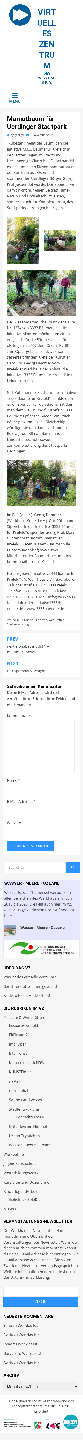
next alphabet (21, 1090)
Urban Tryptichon (24, 1135)
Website (14, 822)
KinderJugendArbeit (20, 1191)
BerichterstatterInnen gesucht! (30, 986)
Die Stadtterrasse (30, 1117)
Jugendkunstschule (19, 1163)
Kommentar (19, 715)
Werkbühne (13, 1154)
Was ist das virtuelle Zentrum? (29, 977)
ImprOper (17, 1044)
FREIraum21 (19, 1034)
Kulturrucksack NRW (26, 1062)
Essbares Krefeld (23, 1025)
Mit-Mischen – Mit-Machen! (26, 995)
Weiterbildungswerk (20, 1172)
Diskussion (26, 620)
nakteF (15, 1081)
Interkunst (18, 1053)
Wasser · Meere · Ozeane (30, 1144)
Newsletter (49, 1242)
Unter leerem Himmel (28, 1126)
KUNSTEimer (20, 1071)
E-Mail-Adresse (21, 801)
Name (13, 780)
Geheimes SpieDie (25, 1199)
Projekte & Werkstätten (49, 620)
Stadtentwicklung (18, 624)
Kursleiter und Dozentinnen (27, 1182)
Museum (11, 1208)
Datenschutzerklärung (29, 1277)
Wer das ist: (28, 1325)
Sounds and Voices (25, 1099)
